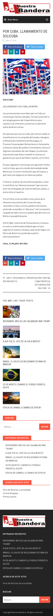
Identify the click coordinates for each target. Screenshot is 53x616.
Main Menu (13, 19)
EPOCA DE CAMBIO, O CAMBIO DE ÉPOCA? (22, 407)
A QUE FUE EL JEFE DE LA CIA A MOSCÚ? (21, 341)
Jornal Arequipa (10, 493)
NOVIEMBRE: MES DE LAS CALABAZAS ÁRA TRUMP (26, 321)
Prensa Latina (9, 496)
